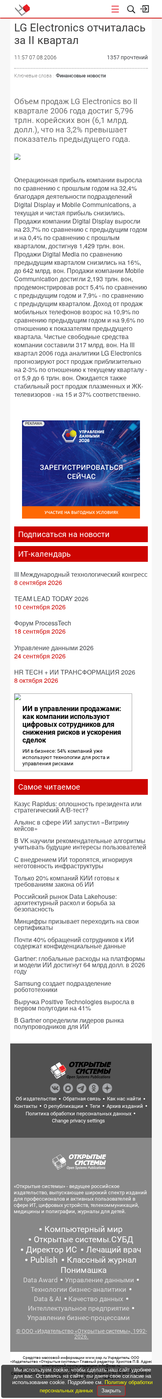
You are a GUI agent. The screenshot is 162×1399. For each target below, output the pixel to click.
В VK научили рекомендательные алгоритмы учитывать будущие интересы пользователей (80, 843)
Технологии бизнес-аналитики (78, 1289)
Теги (95, 1106)
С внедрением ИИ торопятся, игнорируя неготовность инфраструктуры (73, 862)
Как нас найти (124, 1099)
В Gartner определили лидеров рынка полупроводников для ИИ (69, 1023)
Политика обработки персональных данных (78, 1114)
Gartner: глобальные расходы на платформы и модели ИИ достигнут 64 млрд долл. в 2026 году (79, 964)
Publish (44, 1260)
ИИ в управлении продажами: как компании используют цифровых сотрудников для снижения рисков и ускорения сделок (71, 724)
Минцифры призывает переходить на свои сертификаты (76, 924)
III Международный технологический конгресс (80, 574)
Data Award (40, 1280)
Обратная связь (82, 1099)
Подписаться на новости (64, 534)
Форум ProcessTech (42, 622)
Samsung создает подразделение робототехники (62, 986)
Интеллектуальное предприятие (78, 1308)
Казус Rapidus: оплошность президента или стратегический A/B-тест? (78, 806)
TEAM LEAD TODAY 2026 (51, 598)
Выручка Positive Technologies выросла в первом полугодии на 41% (74, 1004)
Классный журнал (101, 1260)
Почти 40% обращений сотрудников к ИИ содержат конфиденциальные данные (74, 942)
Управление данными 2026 (54, 647)
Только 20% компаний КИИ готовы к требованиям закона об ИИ (66, 881)
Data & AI (47, 1299)
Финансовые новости (81, 76)
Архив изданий (125, 1106)
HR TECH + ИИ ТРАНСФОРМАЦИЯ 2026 (74, 672)
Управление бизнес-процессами (78, 1318)
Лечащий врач (113, 1249)
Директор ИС (51, 1249)
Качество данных (95, 1299)
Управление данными (99, 1280)
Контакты (25, 1106)
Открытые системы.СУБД (83, 1239)
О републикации (63, 1106)
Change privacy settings (78, 1121)
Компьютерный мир (83, 1229)
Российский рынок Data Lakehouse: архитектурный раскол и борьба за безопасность (65, 902)
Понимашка (84, 1270)
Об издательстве (36, 1099)
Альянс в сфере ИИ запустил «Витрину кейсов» (71, 825)
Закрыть (111, 1390)
